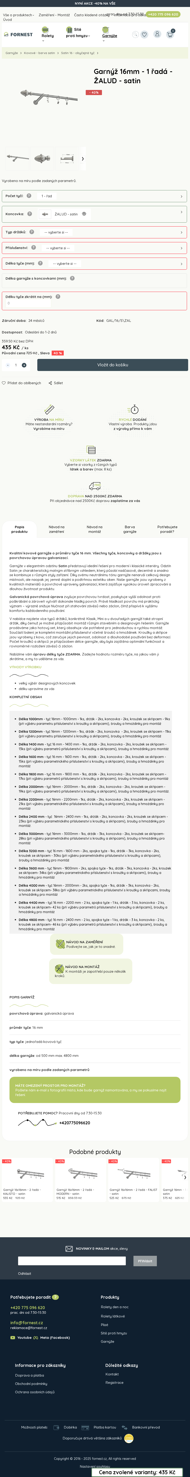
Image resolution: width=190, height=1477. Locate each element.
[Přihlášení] (157, 34)
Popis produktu (19, 529)
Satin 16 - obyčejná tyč (78, 53)
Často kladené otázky (92, 15)
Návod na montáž (94, 529)
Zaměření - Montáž (54, 15)
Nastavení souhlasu (95, 1466)
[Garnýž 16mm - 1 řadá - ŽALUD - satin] (43, 107)
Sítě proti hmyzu (77, 32)
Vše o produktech (17, 15)
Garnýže (109, 35)
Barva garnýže (129, 529)
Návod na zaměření (56, 529)
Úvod (7, 19)
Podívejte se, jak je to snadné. (91, 946)
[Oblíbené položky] (144, 34)
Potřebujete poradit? (167, 529)
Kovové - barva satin (39, 53)
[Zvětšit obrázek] (83, 214)
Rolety (48, 35)
